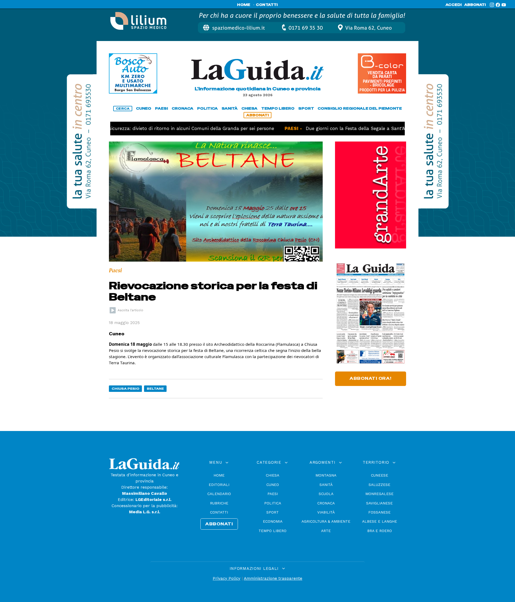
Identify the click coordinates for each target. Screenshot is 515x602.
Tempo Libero (272, 531)
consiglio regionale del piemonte (360, 108)
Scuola (326, 494)
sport (306, 108)
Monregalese (379, 494)
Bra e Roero (379, 531)
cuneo (143, 108)
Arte (326, 531)
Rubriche (219, 503)
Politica (272, 503)
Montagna (325, 475)
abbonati (475, 5)
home (243, 5)
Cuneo (272, 484)
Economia (272, 521)
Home (219, 475)
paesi (161, 108)
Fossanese (379, 512)
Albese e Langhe (379, 521)
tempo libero (278, 108)
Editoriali (219, 484)
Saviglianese (379, 503)
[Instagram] (492, 5)
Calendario (219, 494)
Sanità (326, 484)
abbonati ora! (371, 378)
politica (207, 108)
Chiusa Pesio (125, 389)
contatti (267, 5)
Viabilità (326, 512)
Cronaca (326, 503)
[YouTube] (504, 5)
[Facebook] (498, 5)
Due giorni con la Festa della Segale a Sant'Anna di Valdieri (353, 128)
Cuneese (379, 475)
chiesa (249, 108)
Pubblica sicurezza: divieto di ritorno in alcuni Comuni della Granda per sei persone (158, 128)
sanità (230, 108)
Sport (272, 512)
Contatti (219, 512)
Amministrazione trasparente (273, 578)
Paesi (272, 494)
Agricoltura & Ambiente (325, 521)
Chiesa (272, 475)
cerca (123, 108)
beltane (155, 389)
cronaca (182, 108)
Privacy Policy (226, 578)
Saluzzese (379, 484)
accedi (454, 5)
